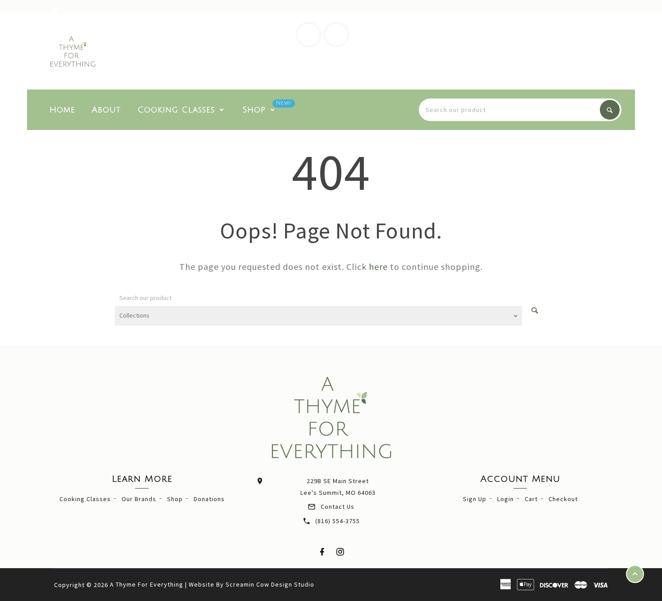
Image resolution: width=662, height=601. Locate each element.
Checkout (563, 499)
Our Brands (139, 499)
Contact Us (337, 506)
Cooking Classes (85, 499)
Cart (531, 499)
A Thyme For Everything (146, 584)
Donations (209, 499)
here (378, 266)
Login (505, 499)
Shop (175, 499)
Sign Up (474, 499)
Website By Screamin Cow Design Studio (251, 584)
